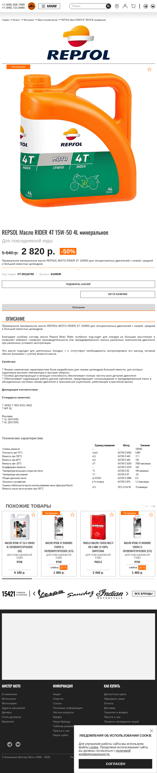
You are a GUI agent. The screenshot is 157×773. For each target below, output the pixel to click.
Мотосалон (9, 698)
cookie (93, 747)
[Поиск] (108, 6)
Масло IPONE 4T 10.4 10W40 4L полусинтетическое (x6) (19, 547)
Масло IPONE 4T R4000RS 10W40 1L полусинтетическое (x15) (137, 547)
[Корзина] (133, 6)
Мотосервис (9, 703)
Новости (58, 698)
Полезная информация (68, 707)
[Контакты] (117, 6)
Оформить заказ (114, 698)
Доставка (109, 707)
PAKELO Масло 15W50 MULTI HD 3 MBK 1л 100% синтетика (98, 547)
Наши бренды (61, 721)
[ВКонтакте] (153, 6)
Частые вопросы (63, 712)
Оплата (108, 703)
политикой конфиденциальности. (105, 752)
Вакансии (8, 721)
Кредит (57, 716)
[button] (153, 506)
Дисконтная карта (115, 694)
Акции (57, 694)
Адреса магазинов (13, 707)
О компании (9, 694)
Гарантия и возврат (116, 712)
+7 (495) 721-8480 (13, 7)
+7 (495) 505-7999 (13, 4)
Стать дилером (11, 716)
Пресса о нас (112, 716)
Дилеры (7, 712)
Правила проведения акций (121, 721)
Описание (78, 307)
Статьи (57, 703)
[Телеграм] (146, 6)
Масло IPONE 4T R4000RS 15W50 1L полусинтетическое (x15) (59, 547)
